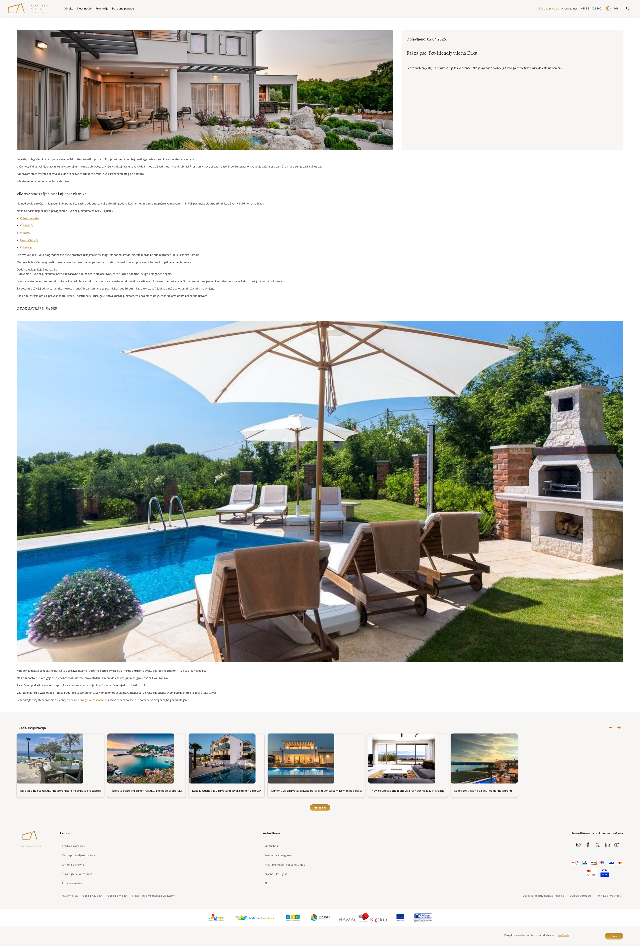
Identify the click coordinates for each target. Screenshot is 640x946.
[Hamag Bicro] (363, 917)
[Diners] (584, 863)
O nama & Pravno (73, 864)
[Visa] (611, 863)
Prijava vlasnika (72, 883)
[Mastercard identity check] (591, 872)
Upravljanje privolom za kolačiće (543, 896)
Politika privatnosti (608, 896)
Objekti (69, 8)
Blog (267, 883)
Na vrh (615, 936)
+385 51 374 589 (116, 896)
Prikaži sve (320, 807)
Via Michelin (272, 846)
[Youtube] (616, 845)
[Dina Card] (575, 863)
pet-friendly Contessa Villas (89, 700)
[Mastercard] (620, 863)
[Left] (610, 728)
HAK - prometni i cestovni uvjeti (285, 864)
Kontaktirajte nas (73, 846)
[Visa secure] (604, 872)
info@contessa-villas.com (158, 896)
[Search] (628, 8)
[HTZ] (216, 917)
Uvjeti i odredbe (580, 896)
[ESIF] (423, 917)
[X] (597, 845)
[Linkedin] (607, 845)
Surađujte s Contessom (77, 874)
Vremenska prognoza (278, 855)
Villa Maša (27, 225)
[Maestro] (602, 863)
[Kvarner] (320, 917)
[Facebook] (588, 845)
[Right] (619, 728)
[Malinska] (254, 917)
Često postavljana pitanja (78, 855)
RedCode (563, 935)
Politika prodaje (549, 8)
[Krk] (292, 917)
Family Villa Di (29, 240)
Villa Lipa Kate (29, 218)
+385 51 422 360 (591, 8)
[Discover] (594, 863)
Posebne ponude (123, 8)
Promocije (102, 8)
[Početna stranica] (29, 8)
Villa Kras (26, 247)
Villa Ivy (25, 233)
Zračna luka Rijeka (276, 874)
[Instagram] (578, 845)
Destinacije (84, 8)
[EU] (400, 917)
